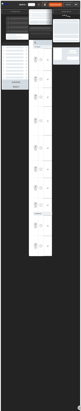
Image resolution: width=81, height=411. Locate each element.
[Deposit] (39, 5)
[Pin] (35, 58)
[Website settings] (76, 5)
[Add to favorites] (35, 61)
